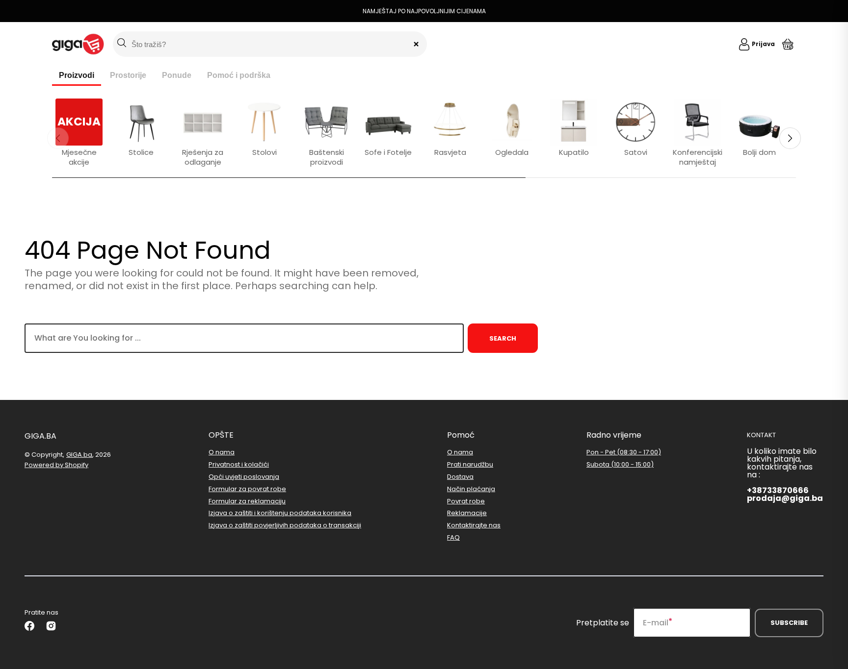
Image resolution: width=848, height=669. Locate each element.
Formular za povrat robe (247, 489)
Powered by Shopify (56, 465)
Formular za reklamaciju (247, 501)
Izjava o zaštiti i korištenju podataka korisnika (280, 513)
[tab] (76, 76)
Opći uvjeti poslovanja (244, 476)
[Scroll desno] (790, 138)
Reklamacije (467, 513)
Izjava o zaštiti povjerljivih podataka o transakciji (285, 525)
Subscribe (789, 622)
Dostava (460, 476)
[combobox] (244, 338)
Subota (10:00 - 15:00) (620, 464)
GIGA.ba (79, 454)
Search (502, 338)
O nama (222, 452)
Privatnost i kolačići (239, 464)
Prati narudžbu (470, 464)
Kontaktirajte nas (474, 525)
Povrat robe (466, 501)
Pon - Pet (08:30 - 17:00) (623, 452)
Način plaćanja (471, 489)
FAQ (453, 537)
